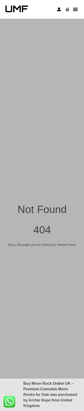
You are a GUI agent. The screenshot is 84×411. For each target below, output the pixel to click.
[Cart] (67, 9)
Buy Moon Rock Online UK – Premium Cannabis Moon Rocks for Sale (48, 389)
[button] (75, 9)
